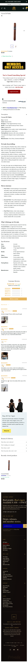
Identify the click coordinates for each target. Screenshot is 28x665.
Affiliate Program (6, 592)
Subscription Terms (7, 602)
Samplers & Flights (7, 548)
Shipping (5, 577)
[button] (4, 51)
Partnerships (6, 590)
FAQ (4, 573)
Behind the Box (6, 564)
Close (26, 1)
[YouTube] (14, 649)
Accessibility (5, 605)
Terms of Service (7, 598)
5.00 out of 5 (18, 284)
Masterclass (5, 561)
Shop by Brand (6, 545)
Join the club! (19, 87)
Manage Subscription (7, 576)
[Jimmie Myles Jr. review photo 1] (4, 319)
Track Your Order (7, 574)
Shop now (6, 430)
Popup (12, 56)
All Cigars (5, 542)
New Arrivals (6, 543)
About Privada (6, 586)
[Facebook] (17, 649)
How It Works (6, 558)
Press (4, 589)
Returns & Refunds (7, 579)
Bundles (5, 547)
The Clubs (5, 556)
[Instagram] (10, 649)
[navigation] (12, 46)
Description (4, 114)
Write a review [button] (14, 299)
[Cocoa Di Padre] (8, 464)
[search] (4, 8)
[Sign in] (23, 8)
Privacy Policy (16, 529)
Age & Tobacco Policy (8, 603)
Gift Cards (5, 550)
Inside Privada (6, 560)
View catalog (2, 8)
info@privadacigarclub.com (9, 511)
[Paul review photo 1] (4, 355)
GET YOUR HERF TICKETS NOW (13, 1)
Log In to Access (14, 91)
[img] (4, 309)
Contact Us (5, 571)
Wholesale (5, 587)
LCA (4, 563)
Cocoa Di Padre (5, 473)
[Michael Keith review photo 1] (4, 387)
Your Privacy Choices (7, 606)
